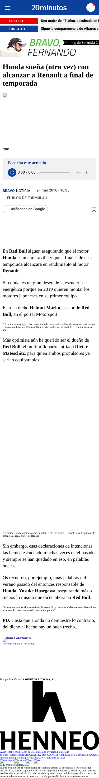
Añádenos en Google (28, 209)
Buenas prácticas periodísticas (23, 757)
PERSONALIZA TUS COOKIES (41, 755)
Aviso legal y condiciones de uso (17, 752)
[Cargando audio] (12, 172)
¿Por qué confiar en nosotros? (18, 643)
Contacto (85, 755)
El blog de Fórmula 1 (27, 198)
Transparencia (15, 755)
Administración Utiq (70, 755)
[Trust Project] (15, 638)
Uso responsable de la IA (52, 757)
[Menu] (7, 7)
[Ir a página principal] (49, 8)
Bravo (9, 191)
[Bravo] (49, 47)
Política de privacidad (46, 752)
